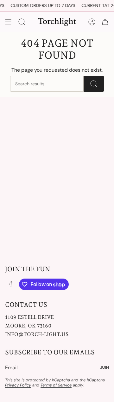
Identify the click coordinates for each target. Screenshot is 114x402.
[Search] (94, 84)
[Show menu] (8, 22)
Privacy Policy (18, 385)
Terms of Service (56, 385)
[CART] (105, 22)
